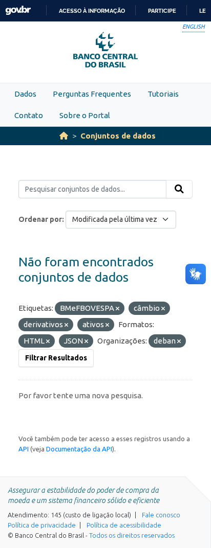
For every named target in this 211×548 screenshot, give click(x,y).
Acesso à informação (92, 10)
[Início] (63, 135)
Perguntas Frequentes (92, 93)
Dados (25, 93)
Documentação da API (79, 448)
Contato (28, 115)
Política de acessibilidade (124, 525)
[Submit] (179, 189)
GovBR (18, 10)
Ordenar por (40, 219)
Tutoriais (163, 93)
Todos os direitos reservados (132, 535)
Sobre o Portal (84, 115)
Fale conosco (161, 514)
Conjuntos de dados (118, 135)
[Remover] (117, 309)
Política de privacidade (42, 525)
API (23, 448)
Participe (162, 10)
